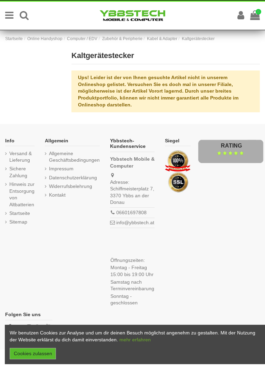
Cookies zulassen (33, 353)
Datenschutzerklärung (73, 177)
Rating (231, 146)
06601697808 (131, 212)
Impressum (61, 168)
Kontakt (57, 195)
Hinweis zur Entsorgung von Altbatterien (22, 194)
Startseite (19, 213)
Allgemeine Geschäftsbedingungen (74, 157)
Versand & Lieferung (20, 157)
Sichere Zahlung (18, 172)
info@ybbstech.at (135, 222)
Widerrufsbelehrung (70, 186)
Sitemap (18, 222)
